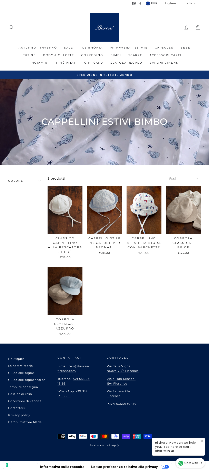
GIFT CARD (93, 62)
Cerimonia (92, 47)
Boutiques (16, 358)
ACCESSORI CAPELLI (167, 55)
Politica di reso (20, 394)
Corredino (92, 55)
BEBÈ (185, 47)
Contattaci (16, 408)
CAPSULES (164, 47)
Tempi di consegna (23, 387)
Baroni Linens (163, 62)
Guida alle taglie (21, 373)
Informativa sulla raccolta (62, 467)
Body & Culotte (58, 55)
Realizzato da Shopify (104, 445)
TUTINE (29, 55)
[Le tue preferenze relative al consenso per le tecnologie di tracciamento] (7, 465)
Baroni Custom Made (24, 422)
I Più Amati (66, 62)
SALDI (69, 47)
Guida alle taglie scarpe (26, 379)
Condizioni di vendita (25, 401)
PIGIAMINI (40, 62)
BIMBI (115, 55)
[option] (104, 75)
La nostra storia (20, 365)
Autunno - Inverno (38, 47)
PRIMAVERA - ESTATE (129, 47)
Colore (15, 180)
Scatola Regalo (126, 62)
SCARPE (135, 55)
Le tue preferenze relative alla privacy (124, 467)
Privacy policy (19, 415)
